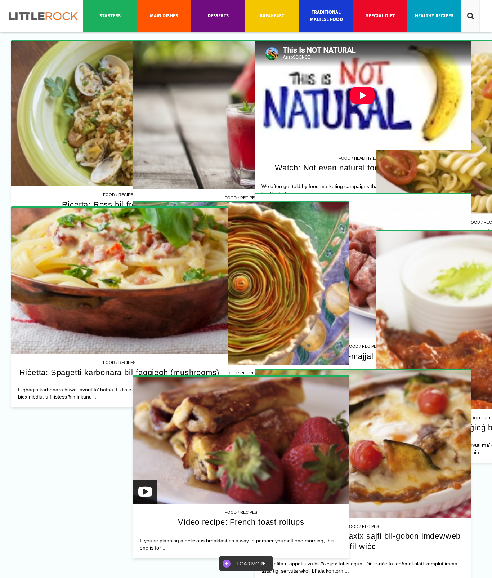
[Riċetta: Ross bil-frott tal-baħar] (119, 113)
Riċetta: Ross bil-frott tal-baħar (119, 204)
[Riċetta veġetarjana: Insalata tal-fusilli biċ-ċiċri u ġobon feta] (353, 347)
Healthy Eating (127, 374)
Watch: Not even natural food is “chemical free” (119, 383)
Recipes (126, 194)
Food (109, 194)
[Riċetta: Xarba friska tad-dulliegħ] (353, 115)
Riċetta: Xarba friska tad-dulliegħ (353, 207)
